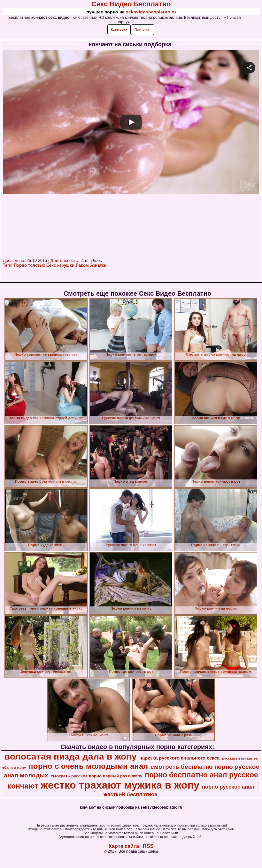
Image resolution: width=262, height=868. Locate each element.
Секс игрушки (60, 265)
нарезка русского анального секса (179, 757)
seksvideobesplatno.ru (151, 11)
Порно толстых (29, 265)
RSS (148, 846)
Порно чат (143, 29)
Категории (119, 29)
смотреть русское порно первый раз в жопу (96, 776)
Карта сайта (124, 846)
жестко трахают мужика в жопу (120, 785)
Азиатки (98, 265)
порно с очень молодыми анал (88, 766)
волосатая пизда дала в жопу (70, 756)
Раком (82, 265)
